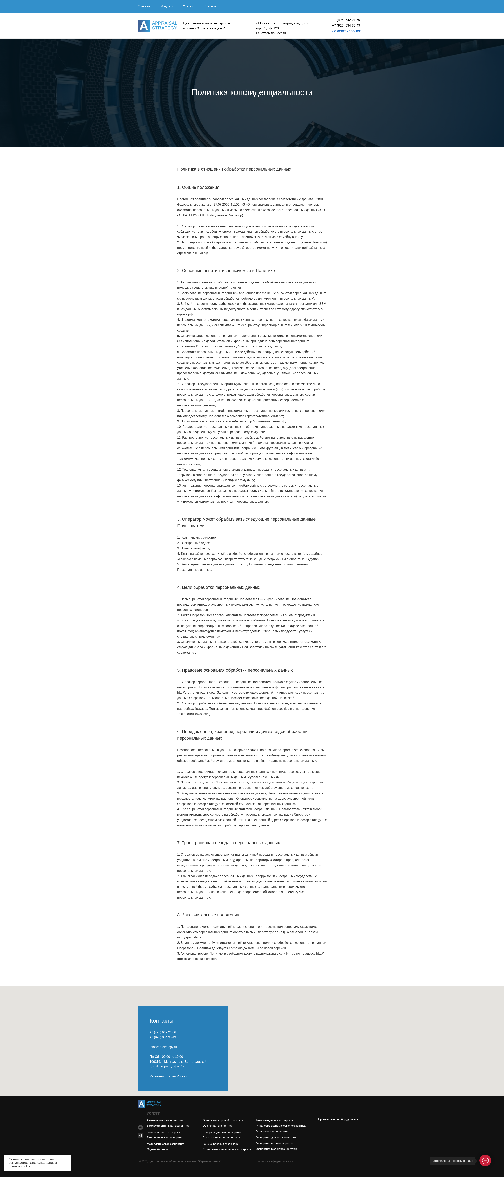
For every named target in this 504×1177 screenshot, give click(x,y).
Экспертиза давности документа (276, 1137)
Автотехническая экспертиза (165, 1120)
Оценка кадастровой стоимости (223, 1120)
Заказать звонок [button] (346, 31)
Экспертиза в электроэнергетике (277, 1148)
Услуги (166, 6)
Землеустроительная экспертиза (168, 1125)
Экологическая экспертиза (273, 1131)
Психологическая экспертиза (221, 1137)
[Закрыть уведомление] (68, 1157)
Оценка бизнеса (157, 1149)
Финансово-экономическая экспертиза (281, 1125)
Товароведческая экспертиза (274, 1120)
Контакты (210, 6)
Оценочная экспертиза (217, 1125)
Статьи (188, 6)
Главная (144, 6)
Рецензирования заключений (221, 1143)
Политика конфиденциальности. (276, 1161)
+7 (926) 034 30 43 (346, 25)
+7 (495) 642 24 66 (346, 20)
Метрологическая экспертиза (165, 1143)
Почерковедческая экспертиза (222, 1132)
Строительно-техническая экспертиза (227, 1149)
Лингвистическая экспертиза (165, 1137)
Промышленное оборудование (338, 1119)
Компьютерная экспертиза (164, 1132)
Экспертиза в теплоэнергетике (275, 1143)
